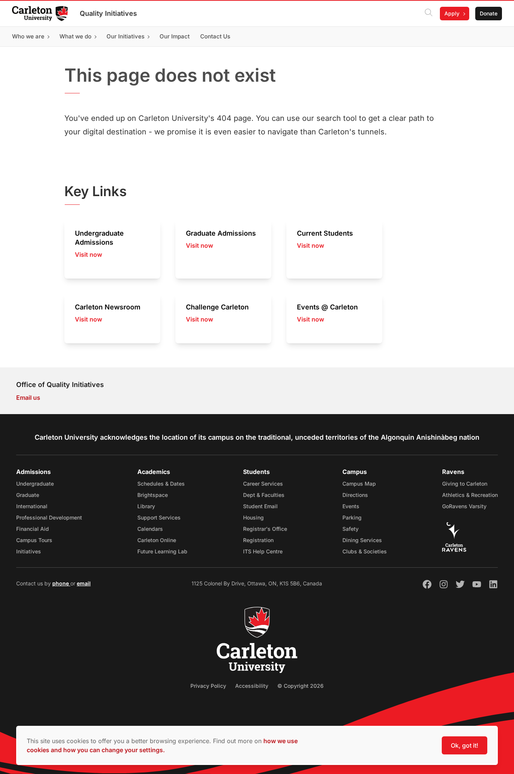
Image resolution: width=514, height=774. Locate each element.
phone (61, 583)
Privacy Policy (208, 686)
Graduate (27, 495)
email (84, 583)
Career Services (263, 483)
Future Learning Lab (162, 551)
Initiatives (28, 551)
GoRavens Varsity (464, 506)
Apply (451, 13)
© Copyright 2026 (300, 686)
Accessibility (251, 686)
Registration (258, 540)
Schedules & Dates (161, 483)
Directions (355, 495)
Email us (28, 397)
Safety (350, 529)
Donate (488, 13)
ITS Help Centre (263, 551)
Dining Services (362, 540)
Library (146, 506)
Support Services (159, 517)
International (31, 506)
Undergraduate (35, 483)
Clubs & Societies (364, 551)
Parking (352, 517)
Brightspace (152, 495)
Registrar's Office (265, 529)
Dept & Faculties (263, 495)
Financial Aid (32, 529)
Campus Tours (34, 540)
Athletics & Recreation (470, 495)
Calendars (150, 529)
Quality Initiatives (108, 13)
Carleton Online (156, 540)
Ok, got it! (464, 745)
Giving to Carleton (464, 483)
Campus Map (359, 483)
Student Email (260, 506)
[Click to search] (428, 13)
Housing (253, 517)
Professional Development (49, 517)
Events (350, 506)
